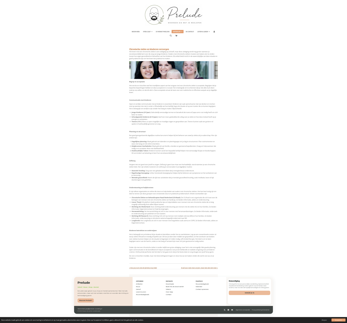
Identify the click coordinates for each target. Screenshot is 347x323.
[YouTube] (232, 310)
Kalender (199, 286)
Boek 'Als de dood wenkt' (175, 286)
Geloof (138, 289)
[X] (224, 310)
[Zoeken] (170, 35)
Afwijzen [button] (324, 320)
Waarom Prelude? (85, 300)
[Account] (214, 31)
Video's (168, 289)
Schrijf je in (249, 293)
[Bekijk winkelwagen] (176, 35)
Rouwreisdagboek (142, 294)
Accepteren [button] (338, 320)
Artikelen (139, 284)
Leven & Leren (141, 292)
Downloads (170, 284)
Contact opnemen (202, 289)
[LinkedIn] (228, 310)
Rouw (138, 286)
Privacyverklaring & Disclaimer (260, 310)
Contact (168, 294)
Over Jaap (169, 292)
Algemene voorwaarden (243, 310)
